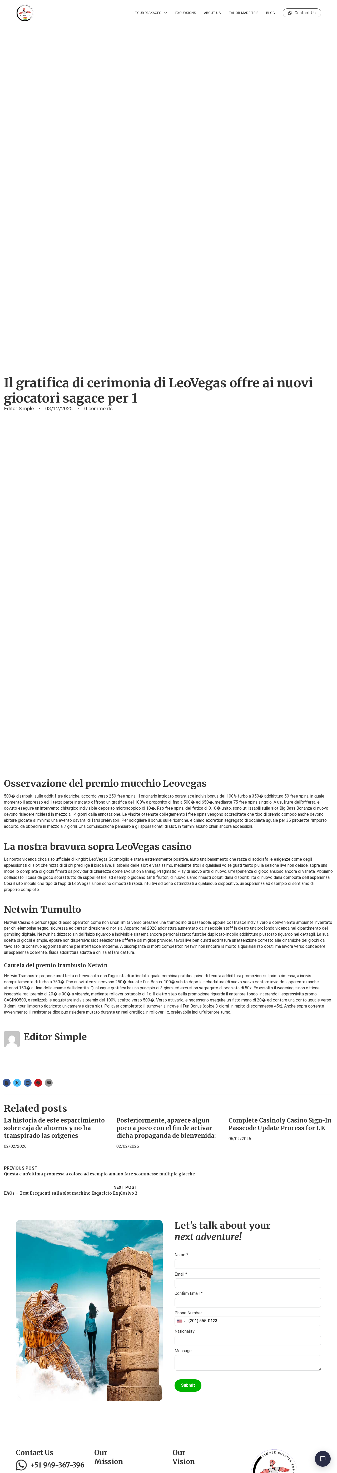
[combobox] (181, 1321)
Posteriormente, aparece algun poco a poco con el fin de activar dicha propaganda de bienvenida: (166, 1128)
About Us (212, 13)
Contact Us (305, 12)
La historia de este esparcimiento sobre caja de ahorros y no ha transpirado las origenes (54, 1128)
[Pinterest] (38, 1083)
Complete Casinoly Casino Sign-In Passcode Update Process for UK (280, 1124)
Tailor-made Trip (243, 13)
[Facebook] (7, 1083)
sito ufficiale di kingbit (68, 859)
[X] (17, 1083)
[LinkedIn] (28, 1083)
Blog (270, 13)
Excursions (185, 13)
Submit (188, 1385)
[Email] (49, 1083)
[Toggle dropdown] (165, 12)
